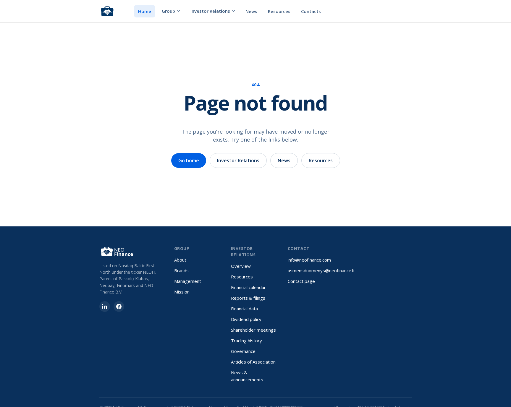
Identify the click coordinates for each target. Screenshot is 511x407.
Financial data (244, 309)
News (251, 11)
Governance (243, 351)
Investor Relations (210, 11)
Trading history (246, 340)
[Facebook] (119, 306)
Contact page (301, 281)
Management (187, 281)
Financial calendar (248, 287)
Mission (182, 292)
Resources (279, 11)
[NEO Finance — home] (107, 11)
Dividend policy (246, 319)
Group (168, 11)
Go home (188, 160)
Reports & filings (248, 298)
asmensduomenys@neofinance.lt (321, 270)
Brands (181, 270)
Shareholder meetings (253, 330)
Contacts (311, 11)
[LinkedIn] (104, 306)
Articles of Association (253, 362)
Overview (241, 266)
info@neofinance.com (309, 260)
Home (144, 11)
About (180, 260)
